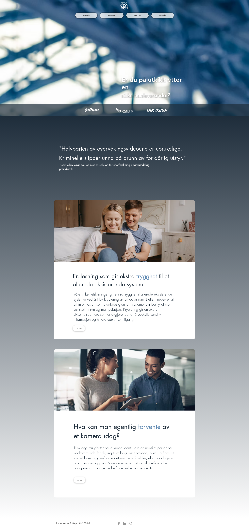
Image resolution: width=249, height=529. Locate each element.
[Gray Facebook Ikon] (119, 524)
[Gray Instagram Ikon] (130, 524)
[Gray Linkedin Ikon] (124, 524)
